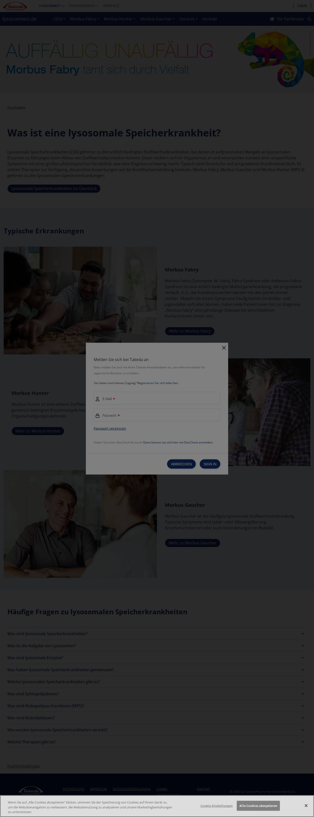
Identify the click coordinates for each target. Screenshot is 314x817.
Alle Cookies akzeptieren (258, 805)
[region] (157, 806)
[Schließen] (306, 805)
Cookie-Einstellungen (216, 805)
